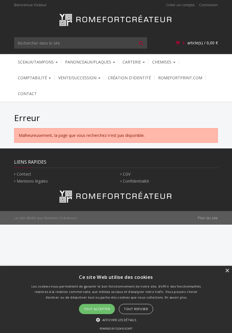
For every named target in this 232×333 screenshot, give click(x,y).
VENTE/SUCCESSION (78, 77)
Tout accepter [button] (97, 309)
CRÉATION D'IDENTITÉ (129, 77)
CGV (126, 174)
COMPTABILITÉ (33, 77)
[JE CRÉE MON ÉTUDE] (116, 19)
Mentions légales (32, 181)
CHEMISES (162, 62)
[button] (116, 319)
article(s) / (200, 42)
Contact (27, 93)
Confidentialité (136, 181)
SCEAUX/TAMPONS (36, 62)
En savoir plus (175, 297)
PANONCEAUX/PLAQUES (88, 62)
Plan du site (208, 217)
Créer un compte (180, 4)
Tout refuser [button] (136, 309)
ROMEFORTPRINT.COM (180, 77)
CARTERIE (132, 62)
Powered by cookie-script (116, 328)
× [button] (227, 271)
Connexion (208, 4)
